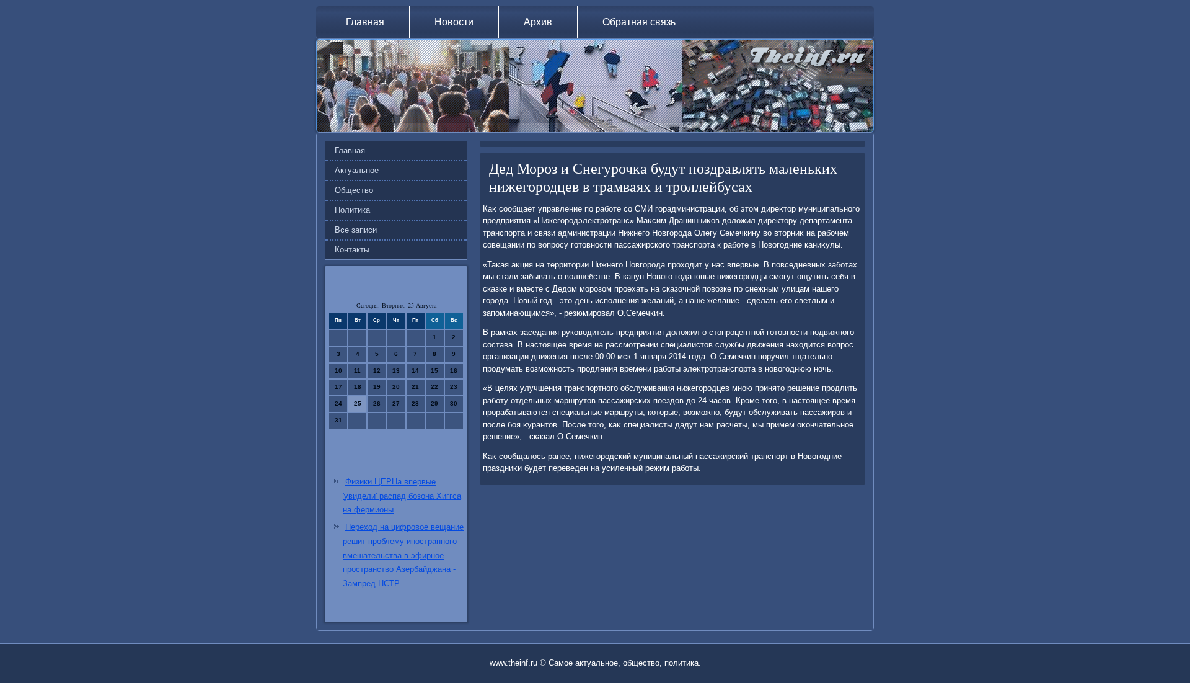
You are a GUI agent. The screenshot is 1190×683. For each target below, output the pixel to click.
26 (377, 403)
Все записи (356, 229)
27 (396, 403)
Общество (354, 190)
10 (338, 370)
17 (338, 386)
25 (357, 403)
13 (396, 370)
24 (338, 403)
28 (415, 403)
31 (338, 420)
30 (453, 403)
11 (357, 370)
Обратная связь (639, 22)
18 (357, 386)
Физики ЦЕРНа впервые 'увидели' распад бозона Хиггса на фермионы (402, 496)
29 (434, 403)
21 (415, 386)
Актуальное (357, 170)
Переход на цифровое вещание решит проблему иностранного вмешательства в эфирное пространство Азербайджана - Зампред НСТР (403, 555)
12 (377, 370)
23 (453, 386)
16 (453, 370)
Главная (365, 22)
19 (377, 386)
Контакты (352, 249)
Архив (538, 22)
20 (396, 386)
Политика (352, 210)
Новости (454, 22)
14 (415, 370)
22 (434, 386)
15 (434, 370)
